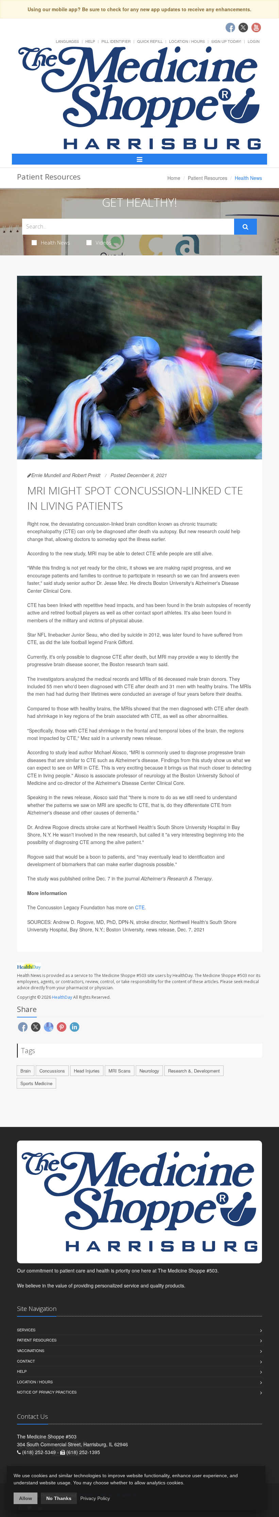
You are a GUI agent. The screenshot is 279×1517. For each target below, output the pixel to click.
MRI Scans (120, 1070)
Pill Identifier (116, 41)
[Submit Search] (245, 227)
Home (173, 177)
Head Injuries (87, 1070)
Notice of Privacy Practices (47, 1392)
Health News (55, 242)
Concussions (52, 1070)
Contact (26, 1361)
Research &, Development (194, 1070)
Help (90, 41)
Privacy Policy (95, 1498)
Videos (104, 242)
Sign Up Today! (226, 41)
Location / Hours (187, 41)
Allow (25, 1498)
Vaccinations (30, 1350)
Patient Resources (207, 177)
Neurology (149, 1070)
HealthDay (62, 997)
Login (254, 41)
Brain (25, 1070)
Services (26, 1329)
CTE (140, 907)
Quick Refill (150, 41)
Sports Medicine (36, 1083)
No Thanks (58, 1498)
